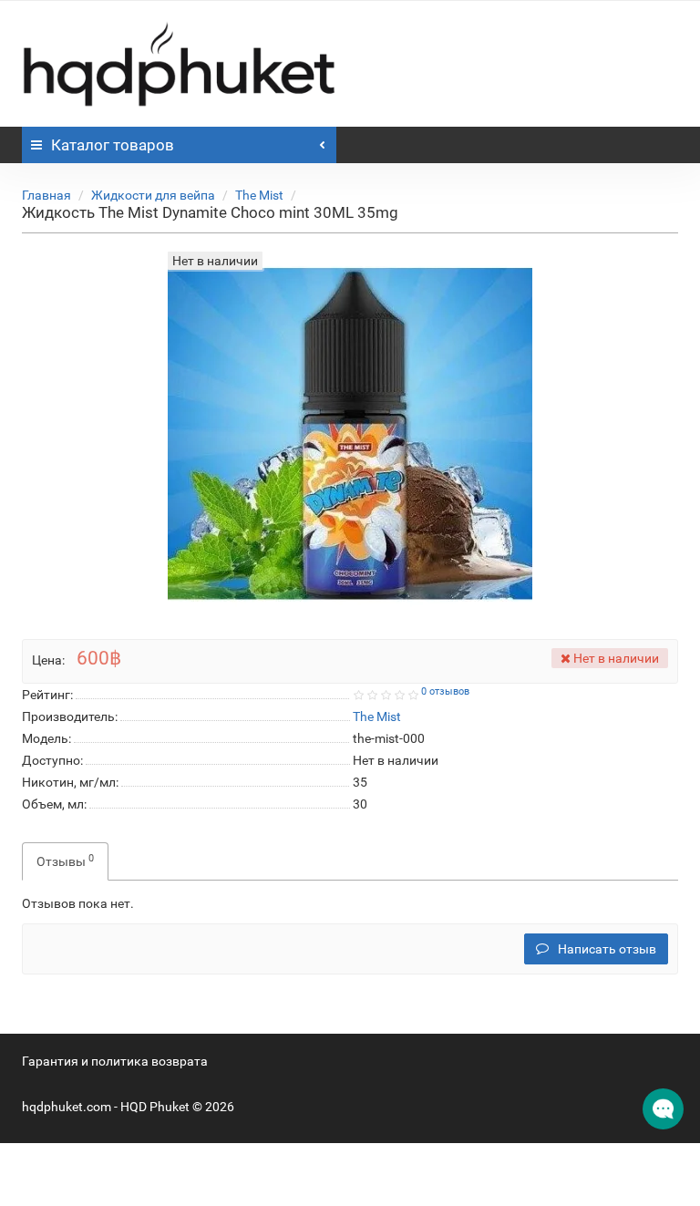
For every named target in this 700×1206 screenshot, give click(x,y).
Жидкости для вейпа (153, 195)
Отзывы (65, 860)
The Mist (259, 195)
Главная (46, 195)
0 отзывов (445, 691)
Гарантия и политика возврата (115, 1061)
